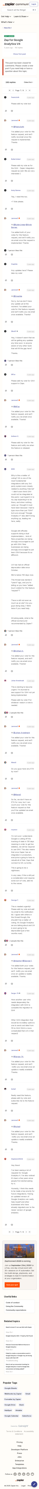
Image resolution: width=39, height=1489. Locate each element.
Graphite (14, 264)
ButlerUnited (15, 159)
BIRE (13, 469)
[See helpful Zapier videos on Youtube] (32, 1474)
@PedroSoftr (18, 127)
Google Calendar (11, 1416)
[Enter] (3, 10)
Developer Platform (19, 1449)
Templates (19, 1464)
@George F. (27, 961)
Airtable (18, 1410)
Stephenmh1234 (17, 1159)
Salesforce (26, 1416)
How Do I (7, 28)
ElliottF (13, 331)
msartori (14, 830)
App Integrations (19, 1468)
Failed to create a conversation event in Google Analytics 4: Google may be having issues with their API (19, 1355)
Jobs (19, 1457)
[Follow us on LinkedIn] (19, 1474)
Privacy (30, 1486)
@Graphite (17, 296)
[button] (34, 4)
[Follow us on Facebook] (15, 1474)
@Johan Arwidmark (21, 733)
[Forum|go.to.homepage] (15, 4)
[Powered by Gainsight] (19, 1426)
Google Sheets (11, 1388)
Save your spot (12, 1285)
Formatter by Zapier (13, 1399)
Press (19, 1453)
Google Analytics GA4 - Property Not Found (19, 1336)
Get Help (5, 16)
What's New (6, 22)
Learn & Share (20, 16)
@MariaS (17, 795)
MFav (13, 374)
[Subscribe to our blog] (23, 1474)
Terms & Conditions (14, 1431)
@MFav (16, 406)
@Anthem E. (18, 651)
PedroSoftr (15, 97)
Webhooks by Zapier (13, 1394)
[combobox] (19, 10)
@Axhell (16, 1126)
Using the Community (14, 1306)
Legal (23, 1486)
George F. (15, 900)
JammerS (14, 120)
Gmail (27, 1394)
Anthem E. (15, 436)
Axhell (13, 1089)
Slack (21, 1405)
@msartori (17, 961)
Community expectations (16, 1310)
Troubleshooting (12, 1361)
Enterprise (19, 1461)
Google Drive (10, 1405)
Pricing (20, 1442)
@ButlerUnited (19, 225)
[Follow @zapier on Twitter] (28, 1474)
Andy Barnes (16, 190)
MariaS (13, 762)
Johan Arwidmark (17, 681)
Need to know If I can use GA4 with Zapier (19, 1327)
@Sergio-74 (18, 1057)
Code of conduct (13, 1303)
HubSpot (8, 1410)
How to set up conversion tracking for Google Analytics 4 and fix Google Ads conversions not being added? (17, 1366)
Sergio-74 (15, 993)
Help (19, 1446)
